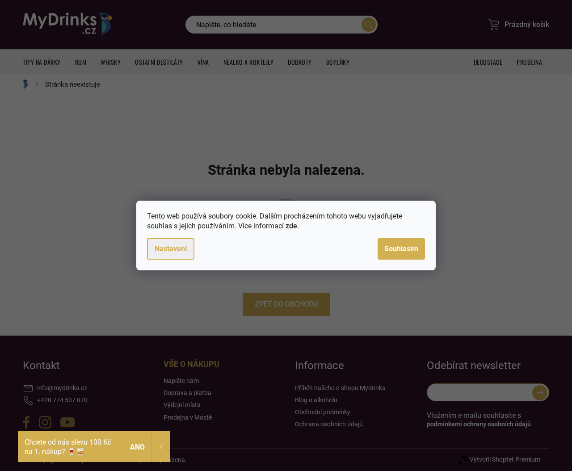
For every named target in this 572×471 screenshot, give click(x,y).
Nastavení (171, 248)
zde (291, 226)
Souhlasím (401, 248)
